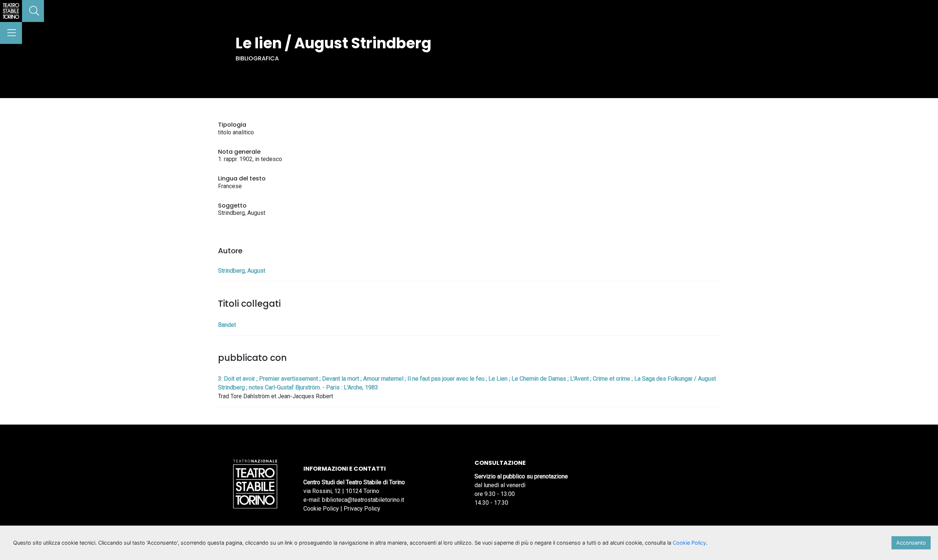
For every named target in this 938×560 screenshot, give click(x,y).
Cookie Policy (321, 508)
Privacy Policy (362, 508)
